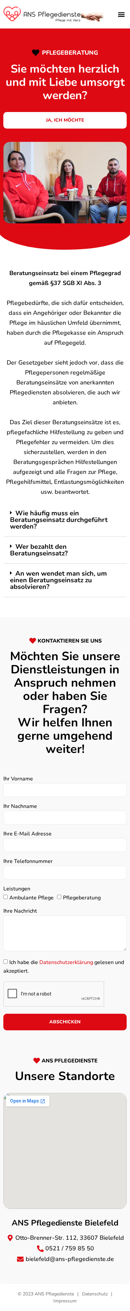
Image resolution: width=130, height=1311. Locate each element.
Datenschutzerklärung (66, 962)
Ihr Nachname (20, 807)
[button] (121, 14)
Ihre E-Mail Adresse (27, 834)
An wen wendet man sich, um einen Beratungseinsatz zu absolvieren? (58, 580)
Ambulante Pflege (31, 897)
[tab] (65, 520)
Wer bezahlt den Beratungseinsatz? (39, 550)
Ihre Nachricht (20, 911)
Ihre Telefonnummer (28, 862)
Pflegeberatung (82, 897)
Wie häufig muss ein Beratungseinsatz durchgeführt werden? (59, 520)
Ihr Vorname (18, 779)
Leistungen (16, 889)
